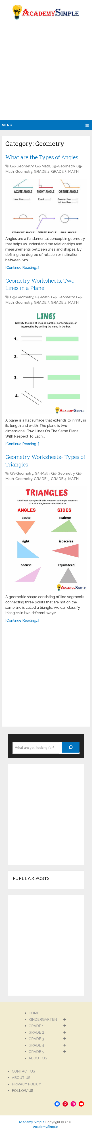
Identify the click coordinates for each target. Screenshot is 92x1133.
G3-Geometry (21, 297)
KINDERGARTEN (43, 1019)
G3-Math (42, 297)
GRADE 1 (36, 1026)
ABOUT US (38, 1058)
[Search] (70, 747)
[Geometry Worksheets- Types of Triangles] (46, 538)
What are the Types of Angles (41, 157)
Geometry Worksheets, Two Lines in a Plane (39, 284)
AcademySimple (45, 1127)
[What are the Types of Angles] (46, 206)
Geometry (23, 171)
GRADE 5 (59, 171)
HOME (34, 1013)
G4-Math (42, 166)
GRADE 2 (36, 1032)
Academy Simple (31, 1122)
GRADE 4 (42, 171)
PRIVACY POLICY (26, 1084)
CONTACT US (23, 1071)
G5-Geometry (63, 166)
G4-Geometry (21, 166)
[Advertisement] (46, 72)
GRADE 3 (41, 302)
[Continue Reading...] (22, 267)
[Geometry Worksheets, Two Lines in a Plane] (46, 362)
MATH (73, 171)
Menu (7, 125)
